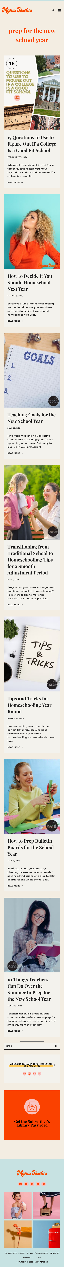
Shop (38, 1257)
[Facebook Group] (43, 1184)
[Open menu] (59, 10)
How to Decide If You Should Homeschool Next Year (29, 282)
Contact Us (28, 1257)
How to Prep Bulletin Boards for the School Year (30, 847)
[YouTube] (26, 1184)
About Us (54, 1253)
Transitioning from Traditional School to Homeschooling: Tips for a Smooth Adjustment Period (30, 560)
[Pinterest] (32, 1184)
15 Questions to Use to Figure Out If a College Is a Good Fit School (31, 143)
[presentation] (32, 92)
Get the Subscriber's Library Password (32, 1123)
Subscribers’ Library (15, 1253)
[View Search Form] (53, 10)
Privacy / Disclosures (37, 1253)
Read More (15, 182)
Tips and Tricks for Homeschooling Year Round (29, 704)
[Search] (55, 1046)
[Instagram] (20, 1184)
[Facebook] (38, 1184)
